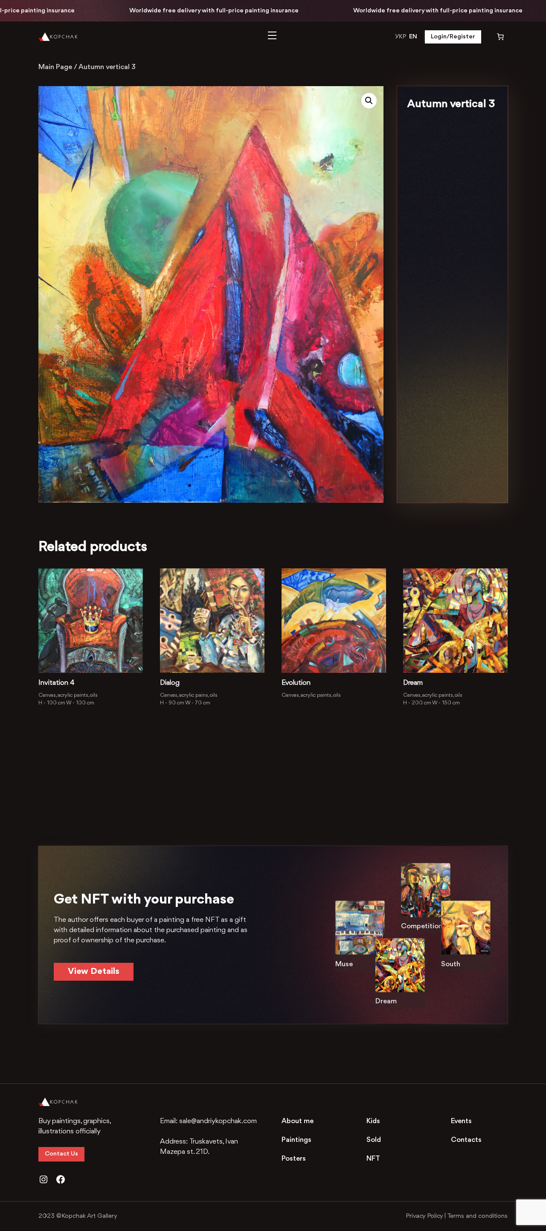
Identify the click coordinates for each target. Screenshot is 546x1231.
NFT (373, 1158)
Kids (373, 1121)
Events (461, 1121)
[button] (369, 100)
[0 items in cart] (495, 36)
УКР (401, 37)
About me (298, 1121)
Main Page (55, 67)
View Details (93, 971)
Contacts (466, 1140)
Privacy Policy (424, 1216)
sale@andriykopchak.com (218, 1121)
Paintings (296, 1140)
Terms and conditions (477, 1216)
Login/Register (453, 37)
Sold (373, 1140)
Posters (294, 1158)
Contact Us (61, 1154)
